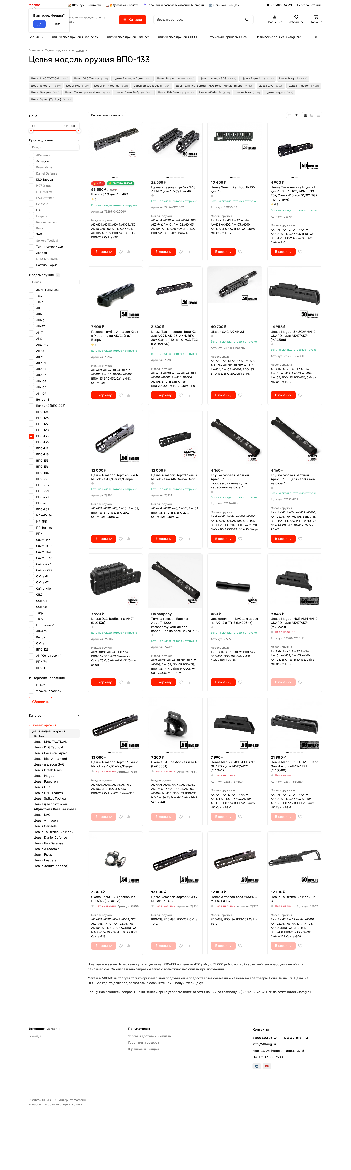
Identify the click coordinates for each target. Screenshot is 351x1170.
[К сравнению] (128, 252)
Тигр (39, 613)
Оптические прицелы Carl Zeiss (75, 37)
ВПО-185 (42, 473)
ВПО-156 (42, 466)
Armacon (42, 161)
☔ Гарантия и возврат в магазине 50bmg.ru (173, 5)
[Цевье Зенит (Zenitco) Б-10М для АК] (235, 149)
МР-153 (41, 521)
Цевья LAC (42, 815)
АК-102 (41, 369)
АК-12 (40, 357)
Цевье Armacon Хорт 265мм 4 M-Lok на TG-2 (234, 899)
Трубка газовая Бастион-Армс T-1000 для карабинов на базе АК (293, 479)
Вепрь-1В (42, 399)
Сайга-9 (42, 576)
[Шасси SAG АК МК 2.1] (235, 294)
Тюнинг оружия (43, 725)
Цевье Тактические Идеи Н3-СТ (294, 899)
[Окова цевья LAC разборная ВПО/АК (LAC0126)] (115, 859)
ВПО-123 (42, 412)
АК (38, 308)
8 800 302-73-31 (279, 5)
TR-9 (39, 619)
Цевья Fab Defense (48, 843)
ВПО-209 (42, 485)
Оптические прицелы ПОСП (178, 37)
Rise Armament (47, 222)
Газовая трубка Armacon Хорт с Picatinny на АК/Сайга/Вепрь (114, 336)
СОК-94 (41, 601)
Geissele (42, 204)
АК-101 (41, 363)
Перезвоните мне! (309, 5)
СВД (39, 594)
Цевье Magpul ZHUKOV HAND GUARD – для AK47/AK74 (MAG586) (293, 336)
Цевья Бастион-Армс (50, 753)
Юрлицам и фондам (143, 1049)
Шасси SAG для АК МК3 (109, 194)
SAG (39, 234)
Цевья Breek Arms (48, 770)
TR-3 (39, 302)
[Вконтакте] (256, 1066)
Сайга (40, 643)
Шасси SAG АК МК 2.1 (227, 332)
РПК (39, 534)
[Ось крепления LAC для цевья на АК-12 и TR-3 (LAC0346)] (235, 581)
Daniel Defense (46, 173)
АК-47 (40, 326)
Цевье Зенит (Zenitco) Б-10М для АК (233, 189)
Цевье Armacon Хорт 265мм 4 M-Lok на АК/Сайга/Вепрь (114, 477)
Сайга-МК (43, 540)
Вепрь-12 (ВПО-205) (50, 406)
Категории (37, 715)
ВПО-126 (42, 418)
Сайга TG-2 (44, 546)
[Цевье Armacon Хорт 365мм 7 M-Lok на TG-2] (175, 859)
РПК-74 (41, 662)
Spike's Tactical (47, 240)
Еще (315, 37)
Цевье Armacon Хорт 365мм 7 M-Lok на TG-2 (174, 899)
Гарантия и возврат (143, 1042)
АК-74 (40, 332)
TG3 (39, 296)
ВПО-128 (42, 430)
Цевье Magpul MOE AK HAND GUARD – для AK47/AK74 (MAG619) (233, 766)
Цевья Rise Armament (50, 759)
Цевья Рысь (43, 855)
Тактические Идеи (49, 246)
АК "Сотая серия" (49, 655)
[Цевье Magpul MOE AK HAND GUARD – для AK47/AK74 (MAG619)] (235, 724)
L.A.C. (40, 210)
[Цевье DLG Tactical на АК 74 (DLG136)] (115, 581)
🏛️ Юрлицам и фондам (224, 5)
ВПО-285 (42, 503)
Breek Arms (44, 167)
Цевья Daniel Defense (50, 837)
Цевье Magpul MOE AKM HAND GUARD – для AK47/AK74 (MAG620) (294, 623)
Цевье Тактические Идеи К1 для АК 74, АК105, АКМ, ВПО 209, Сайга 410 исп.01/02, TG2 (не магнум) (294, 193)
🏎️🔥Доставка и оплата (122, 5)
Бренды (34, 37)
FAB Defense (45, 198)
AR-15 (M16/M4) (47, 290)
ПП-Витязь (44, 527)
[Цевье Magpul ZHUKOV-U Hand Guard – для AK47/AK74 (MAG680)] (295, 724)
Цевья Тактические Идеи (54, 832)
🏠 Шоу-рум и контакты (84, 5)
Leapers (41, 216)
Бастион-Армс (46, 265)
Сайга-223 (43, 564)
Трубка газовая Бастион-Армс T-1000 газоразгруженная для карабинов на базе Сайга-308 (175, 625)
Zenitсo (41, 253)
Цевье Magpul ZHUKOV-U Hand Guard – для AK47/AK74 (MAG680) (294, 766)
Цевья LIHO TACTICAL (50, 742)
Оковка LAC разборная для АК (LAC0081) (175, 764)
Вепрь (40, 637)
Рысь (39, 228)
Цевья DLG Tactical (48, 747)
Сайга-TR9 (44, 558)
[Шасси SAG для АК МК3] (115, 149)
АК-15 (40, 351)
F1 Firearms (44, 192)
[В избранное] (121, 252)
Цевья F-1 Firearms (48, 793)
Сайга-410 (43, 588)
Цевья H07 (42, 787)
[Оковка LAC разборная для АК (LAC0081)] (175, 724)
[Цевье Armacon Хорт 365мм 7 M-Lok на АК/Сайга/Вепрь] (115, 724)
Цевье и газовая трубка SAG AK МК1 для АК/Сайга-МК (173, 189)
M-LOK (41, 685)
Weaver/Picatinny (48, 691)
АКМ (39, 314)
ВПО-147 (42, 448)
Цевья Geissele (45, 826)
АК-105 (41, 387)
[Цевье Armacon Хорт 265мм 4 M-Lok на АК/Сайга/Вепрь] (115, 437)
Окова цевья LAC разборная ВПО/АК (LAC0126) (113, 899)
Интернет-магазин (44, 1028)
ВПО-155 (42, 460)
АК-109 (41, 393)
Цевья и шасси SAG (49, 764)
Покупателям (139, 1028)
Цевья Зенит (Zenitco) (51, 866)
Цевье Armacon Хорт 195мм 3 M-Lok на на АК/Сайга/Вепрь (174, 477)
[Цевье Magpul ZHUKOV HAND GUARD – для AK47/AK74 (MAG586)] (295, 294)
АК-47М (41, 631)
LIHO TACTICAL (47, 259)
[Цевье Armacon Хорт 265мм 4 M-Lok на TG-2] (235, 859)
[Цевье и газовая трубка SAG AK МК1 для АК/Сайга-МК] (175, 149)
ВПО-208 (43, 479)
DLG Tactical (45, 179)
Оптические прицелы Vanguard (278, 37)
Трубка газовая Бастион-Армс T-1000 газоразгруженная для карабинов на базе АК (231, 481)
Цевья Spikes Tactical (50, 798)
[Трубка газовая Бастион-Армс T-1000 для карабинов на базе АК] (295, 437)
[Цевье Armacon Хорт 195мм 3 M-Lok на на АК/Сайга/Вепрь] (175, 437)
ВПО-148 (42, 454)
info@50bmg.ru (264, 1044)
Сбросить (40, 701)
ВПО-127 (42, 424)
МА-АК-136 (44, 515)
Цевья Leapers (45, 860)
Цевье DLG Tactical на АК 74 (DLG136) (112, 621)
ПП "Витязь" (45, 625)
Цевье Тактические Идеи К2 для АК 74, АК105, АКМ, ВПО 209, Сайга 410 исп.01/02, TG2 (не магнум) (174, 338)
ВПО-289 (42, 509)
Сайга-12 (42, 582)
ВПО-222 (42, 497)
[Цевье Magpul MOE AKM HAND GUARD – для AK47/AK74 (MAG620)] (295, 581)
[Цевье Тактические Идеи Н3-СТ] (295, 859)
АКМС (40, 320)
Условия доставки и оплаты (149, 1036)
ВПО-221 (42, 491)
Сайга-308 (44, 570)
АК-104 (41, 381)
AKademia (43, 155)
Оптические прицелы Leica (227, 37)
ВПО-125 (42, 649)
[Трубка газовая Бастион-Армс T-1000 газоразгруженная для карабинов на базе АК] (235, 437)
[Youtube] (267, 1066)
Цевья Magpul (44, 776)
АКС (39, 338)
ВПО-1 (40, 668)
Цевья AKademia (47, 849)
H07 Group (44, 186)
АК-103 (41, 375)
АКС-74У (42, 345)
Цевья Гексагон (46, 781)
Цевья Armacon (46, 820)
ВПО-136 (42, 442)
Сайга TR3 (43, 552)
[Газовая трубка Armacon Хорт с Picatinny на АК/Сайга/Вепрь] (115, 294)
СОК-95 (41, 607)
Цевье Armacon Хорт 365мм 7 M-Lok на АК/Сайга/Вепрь (114, 764)
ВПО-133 (42, 436)
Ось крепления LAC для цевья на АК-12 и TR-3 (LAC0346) (234, 621)
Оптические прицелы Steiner (128, 37)
